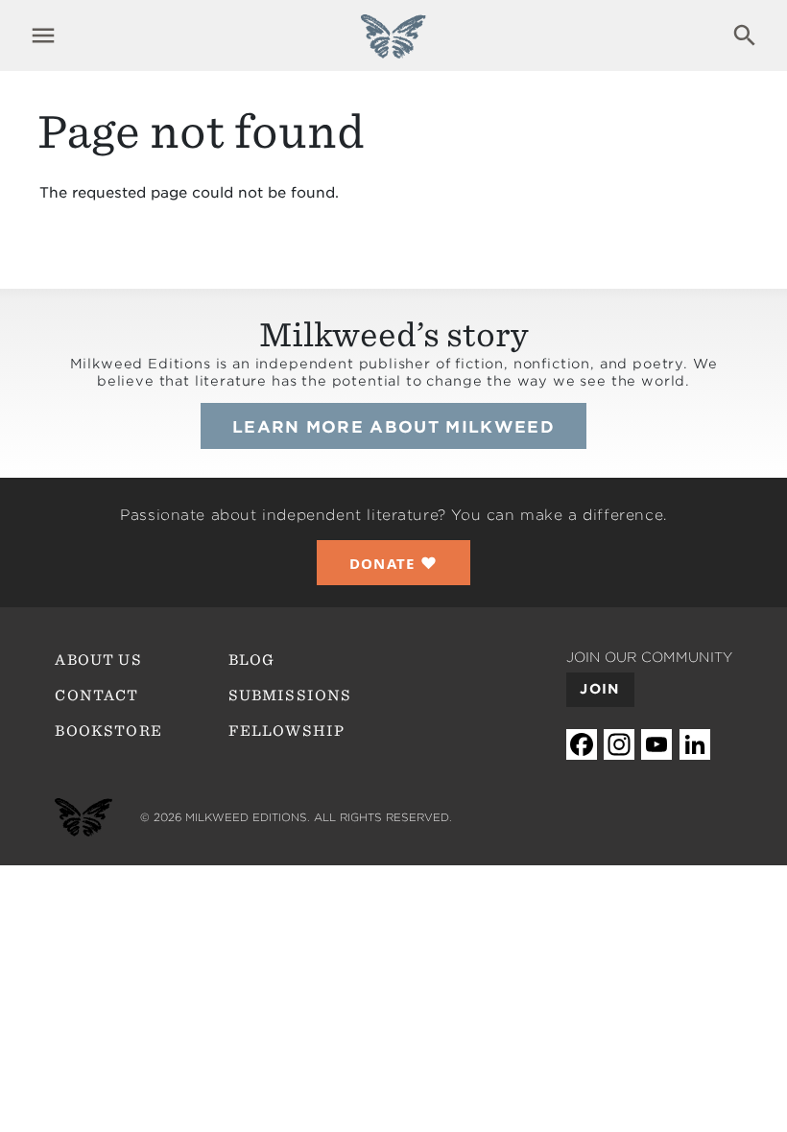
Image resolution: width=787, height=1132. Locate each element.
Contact (96, 695)
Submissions (290, 695)
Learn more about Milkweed (393, 426)
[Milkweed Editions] (393, 48)
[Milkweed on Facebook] (581, 744)
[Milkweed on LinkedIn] (695, 744)
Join (599, 688)
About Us (98, 660)
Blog (251, 660)
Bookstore (108, 731)
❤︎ (394, 563)
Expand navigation (42, 35)
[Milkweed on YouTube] (656, 744)
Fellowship (287, 731)
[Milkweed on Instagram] (619, 744)
